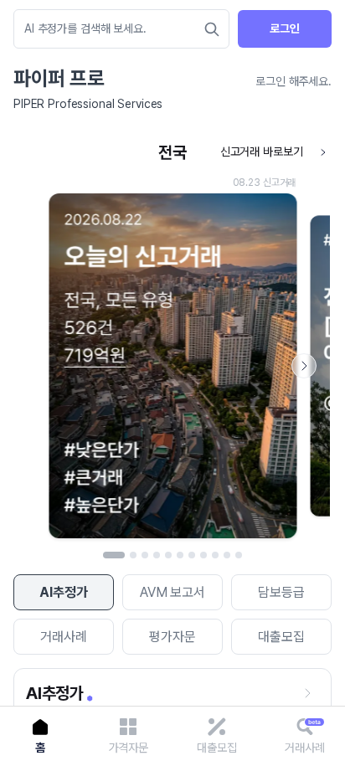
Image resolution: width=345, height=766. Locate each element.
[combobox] (113, 29)
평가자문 (172, 637)
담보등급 (281, 592)
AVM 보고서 (172, 592)
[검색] (211, 29)
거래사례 (63, 637)
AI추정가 (63, 592)
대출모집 (281, 637)
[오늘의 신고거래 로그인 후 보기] (172, 341)
